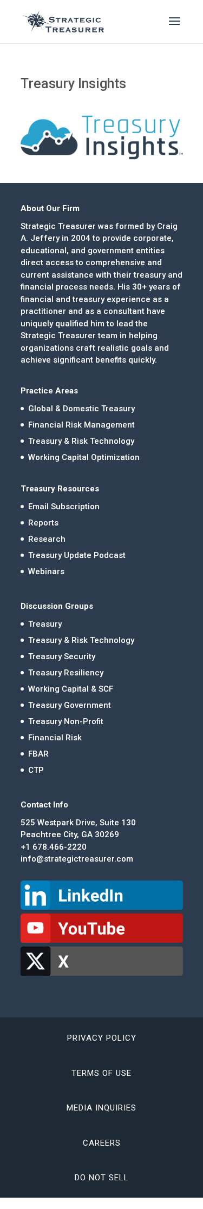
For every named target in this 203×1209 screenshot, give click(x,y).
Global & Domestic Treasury (81, 408)
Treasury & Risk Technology (81, 441)
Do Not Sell (102, 1177)
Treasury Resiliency (65, 673)
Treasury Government (69, 705)
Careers (102, 1143)
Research (47, 539)
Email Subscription (64, 506)
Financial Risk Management (81, 425)
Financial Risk (55, 738)
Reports (43, 523)
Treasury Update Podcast (77, 555)
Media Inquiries (101, 1108)
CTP (36, 770)
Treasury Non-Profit (65, 721)
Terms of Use (101, 1073)
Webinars (46, 571)
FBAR (38, 754)
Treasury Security (61, 656)
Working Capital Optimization (84, 457)
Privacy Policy (101, 1038)
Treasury (45, 624)
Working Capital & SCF (70, 689)
